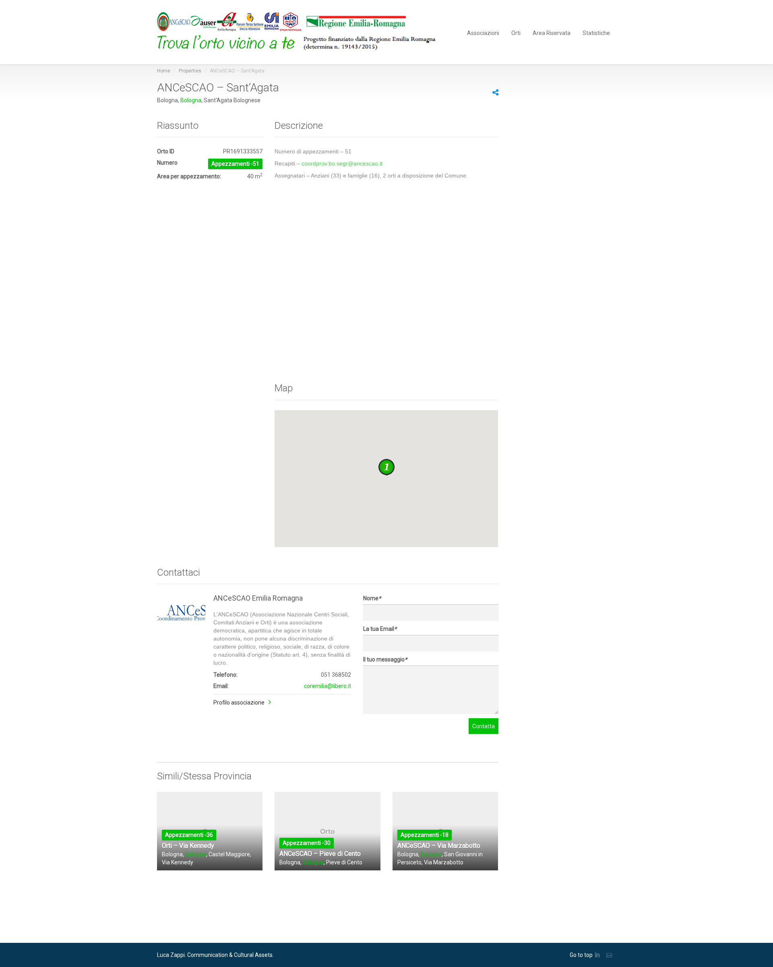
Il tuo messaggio (385, 659)
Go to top (581, 955)
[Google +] (473, 93)
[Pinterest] (464, 93)
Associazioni (483, 32)
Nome (372, 598)
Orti (516, 32)
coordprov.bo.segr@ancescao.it (342, 163)
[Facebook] (456, 93)
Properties (190, 71)
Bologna (190, 100)
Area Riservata (551, 32)
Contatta (483, 726)
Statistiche (596, 32)
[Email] (610, 955)
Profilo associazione (239, 702)
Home (163, 71)
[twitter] (447, 93)
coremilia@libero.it (327, 686)
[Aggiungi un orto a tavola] (302, 32)
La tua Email (380, 629)
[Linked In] (598, 955)
